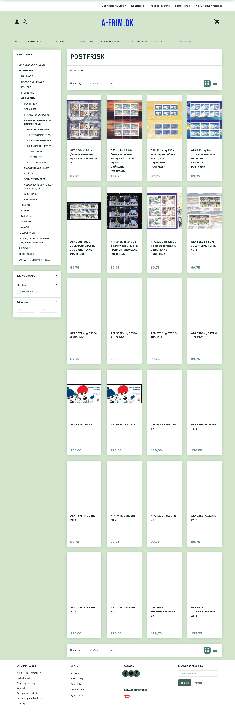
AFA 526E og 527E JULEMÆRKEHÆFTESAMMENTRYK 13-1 (204, 246)
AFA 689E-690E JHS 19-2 (203, 426)
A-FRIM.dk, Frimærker (209, 5)
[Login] (17, 21)
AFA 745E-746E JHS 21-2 (203, 518)
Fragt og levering (159, 5)
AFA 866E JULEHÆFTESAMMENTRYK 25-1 (164, 611)
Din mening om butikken (29, 698)
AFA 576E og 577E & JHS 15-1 (164, 335)
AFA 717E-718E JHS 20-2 (123, 518)
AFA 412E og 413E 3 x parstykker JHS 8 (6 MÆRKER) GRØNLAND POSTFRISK (124, 248)
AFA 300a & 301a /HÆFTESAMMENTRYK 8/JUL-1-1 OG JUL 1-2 (84, 156)
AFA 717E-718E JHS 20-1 (82, 518)
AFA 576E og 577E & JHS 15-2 (204, 335)
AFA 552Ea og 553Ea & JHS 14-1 (83, 335)
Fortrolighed (182, 5)
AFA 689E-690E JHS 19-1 (163, 426)
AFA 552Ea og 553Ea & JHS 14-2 (124, 335)
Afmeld (198, 682)
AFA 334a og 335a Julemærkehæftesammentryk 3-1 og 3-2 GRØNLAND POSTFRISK (164, 158)
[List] (215, 83)
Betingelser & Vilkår (114, 5)
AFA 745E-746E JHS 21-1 (163, 518)
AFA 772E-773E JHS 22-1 (82, 609)
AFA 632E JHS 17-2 (123, 424)
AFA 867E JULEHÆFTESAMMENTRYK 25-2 (204, 611)
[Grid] (207, 83)
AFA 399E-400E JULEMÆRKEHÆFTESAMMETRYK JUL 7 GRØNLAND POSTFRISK (84, 248)
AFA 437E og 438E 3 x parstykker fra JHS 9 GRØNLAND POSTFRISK (163, 248)
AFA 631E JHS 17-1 (82, 424)
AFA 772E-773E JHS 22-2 (123, 609)
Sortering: (76, 83)
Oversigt (21, 703)
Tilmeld (185, 682)
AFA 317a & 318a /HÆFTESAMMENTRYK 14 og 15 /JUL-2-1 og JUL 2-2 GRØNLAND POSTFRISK (124, 160)
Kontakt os (137, 5)
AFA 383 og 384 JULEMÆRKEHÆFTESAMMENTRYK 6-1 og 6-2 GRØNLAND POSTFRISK (204, 158)
